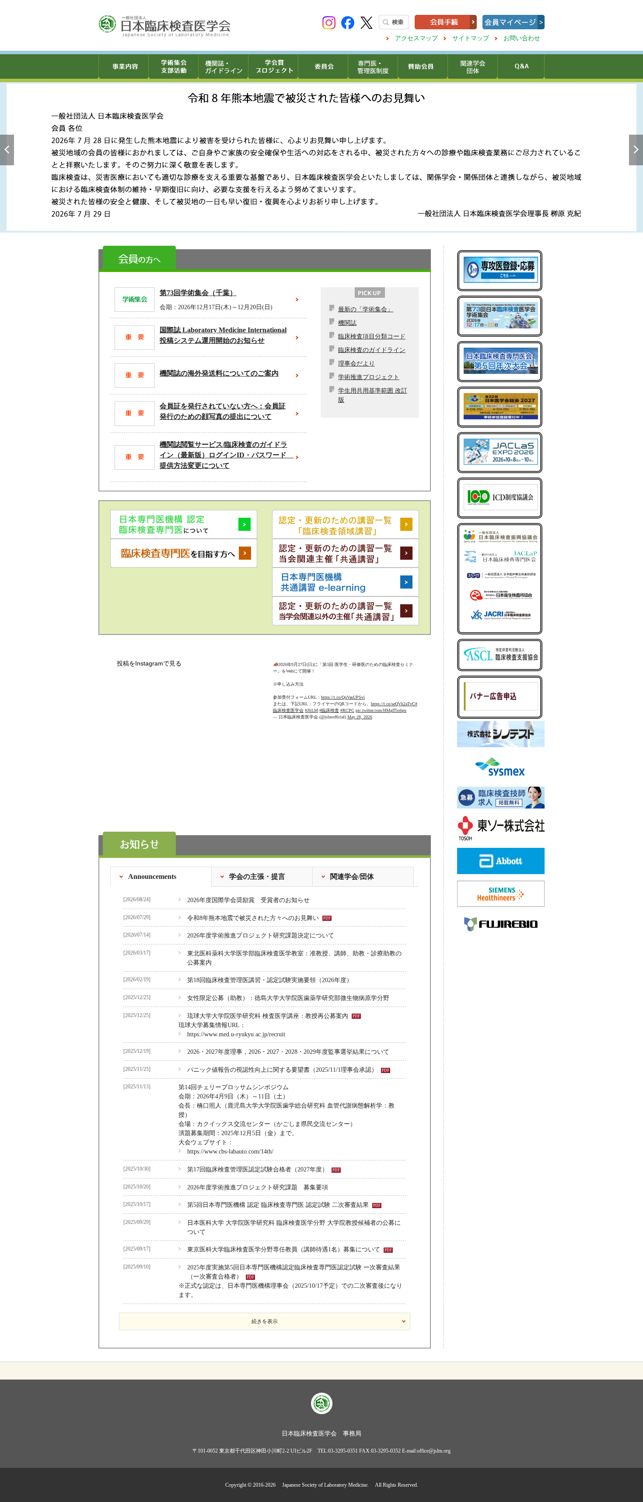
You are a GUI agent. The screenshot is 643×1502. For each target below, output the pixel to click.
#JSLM (311, 701)
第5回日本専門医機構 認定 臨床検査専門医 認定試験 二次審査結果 (278, 1205)
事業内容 (123, 66)
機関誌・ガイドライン (223, 66)
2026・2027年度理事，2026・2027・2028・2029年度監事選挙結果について (288, 1052)
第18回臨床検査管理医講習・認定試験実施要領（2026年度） (270, 980)
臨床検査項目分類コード (371, 336)
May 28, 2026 (359, 708)
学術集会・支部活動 (173, 66)
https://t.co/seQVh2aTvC (393, 695)
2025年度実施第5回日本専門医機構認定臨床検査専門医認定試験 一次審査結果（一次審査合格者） (293, 1272)
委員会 (323, 66)
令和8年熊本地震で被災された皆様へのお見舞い (321, 157)
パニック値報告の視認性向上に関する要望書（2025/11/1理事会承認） (282, 1069)
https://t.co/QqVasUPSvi (343, 688)
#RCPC (347, 701)
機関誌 (347, 323)
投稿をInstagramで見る (149, 663)
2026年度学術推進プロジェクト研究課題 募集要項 (257, 1187)
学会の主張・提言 (257, 876)
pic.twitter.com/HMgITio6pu (381, 701)
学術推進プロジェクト (368, 377)
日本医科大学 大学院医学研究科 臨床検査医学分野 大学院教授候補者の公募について (294, 1227)
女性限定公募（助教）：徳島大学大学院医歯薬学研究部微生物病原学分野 (288, 998)
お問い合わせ (521, 38)
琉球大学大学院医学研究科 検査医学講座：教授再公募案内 (267, 1016)
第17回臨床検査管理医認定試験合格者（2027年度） (257, 1169)
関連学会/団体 (352, 876)
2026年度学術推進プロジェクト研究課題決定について (260, 935)
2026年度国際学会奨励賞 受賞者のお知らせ (248, 900)
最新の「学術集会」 (365, 309)
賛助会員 (422, 66)
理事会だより (356, 363)
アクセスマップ (416, 38)
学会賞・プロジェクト (273, 66)
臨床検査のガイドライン (371, 350)
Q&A (520, 66)
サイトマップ (470, 38)
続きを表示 (265, 1321)
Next (636, 150)
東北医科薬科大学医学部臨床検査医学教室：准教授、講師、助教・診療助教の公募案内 (294, 958)
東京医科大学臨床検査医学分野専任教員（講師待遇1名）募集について (283, 1249)
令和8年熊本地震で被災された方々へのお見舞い (253, 918)
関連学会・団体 (472, 66)
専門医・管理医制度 (373, 66)
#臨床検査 (329, 701)
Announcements (152, 876)
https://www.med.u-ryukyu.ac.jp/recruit (236, 1034)
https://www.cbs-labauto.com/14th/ (230, 1151)
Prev (7, 150)
